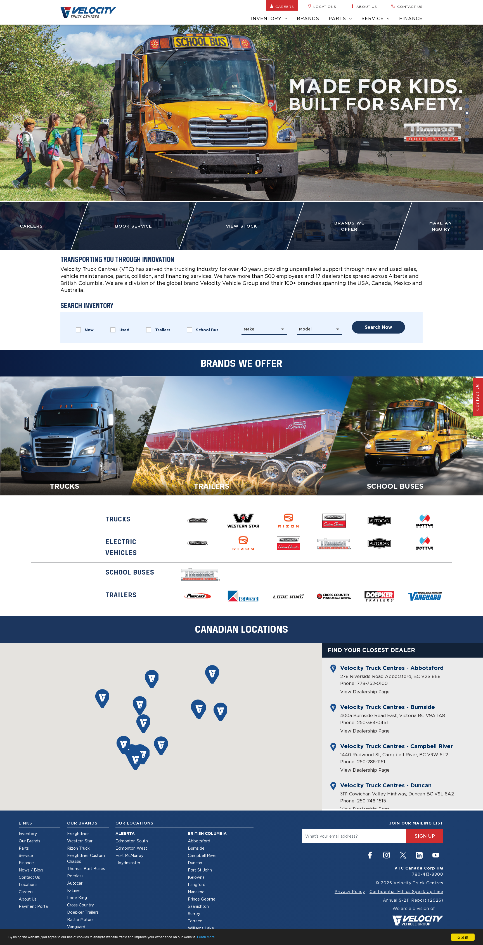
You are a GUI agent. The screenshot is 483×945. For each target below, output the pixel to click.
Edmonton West (131, 848)
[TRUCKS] (83, 435)
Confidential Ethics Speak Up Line (406, 891)
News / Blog (31, 870)
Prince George (202, 899)
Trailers (162, 329)
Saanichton (198, 906)
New (89, 329)
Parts (338, 18)
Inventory (267, 18)
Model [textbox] (305, 329)
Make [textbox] (249, 329)
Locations (324, 6)
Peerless (75, 875)
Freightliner (78, 833)
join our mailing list (416, 823)
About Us (28, 899)
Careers (284, 6)
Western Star (80, 840)
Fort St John (200, 870)
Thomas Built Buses (86, 868)
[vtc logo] (417, 915)
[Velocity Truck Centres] (91, 12)
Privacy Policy (350, 891)
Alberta (125, 833)
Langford (196, 884)
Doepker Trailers (83, 912)
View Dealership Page (365, 691)
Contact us (410, 6)
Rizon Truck (78, 848)
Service (373, 18)
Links (25, 823)
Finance (411, 18)
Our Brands (29, 840)
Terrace (195, 920)
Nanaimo (196, 891)
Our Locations (134, 823)
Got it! (463, 937)
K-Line (73, 890)
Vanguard (76, 926)
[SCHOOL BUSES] (400, 435)
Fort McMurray (129, 855)
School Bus (207, 329)
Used (124, 329)
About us (366, 6)
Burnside (196, 848)
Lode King (77, 897)
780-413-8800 (427, 874)
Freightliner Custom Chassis (86, 858)
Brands (308, 18)
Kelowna (196, 877)
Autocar (74, 883)
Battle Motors (80, 919)
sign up (425, 836)
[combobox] (264, 329)
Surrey (194, 913)
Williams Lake (201, 928)
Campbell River (202, 855)
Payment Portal (34, 906)
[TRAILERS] (241, 435)
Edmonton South (131, 840)
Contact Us (29, 877)
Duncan (195, 862)
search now (378, 327)
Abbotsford (199, 840)
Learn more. (206, 936)
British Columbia (207, 833)
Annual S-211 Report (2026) (413, 900)
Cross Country (80, 905)
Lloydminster (127, 862)
